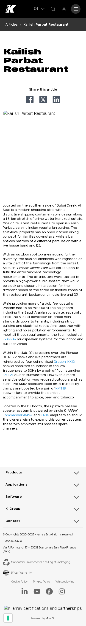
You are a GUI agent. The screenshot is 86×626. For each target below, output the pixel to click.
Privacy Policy (41, 581)
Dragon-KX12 (64, 361)
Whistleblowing (65, 581)
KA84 (45, 415)
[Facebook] (49, 591)
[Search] (53, 9)
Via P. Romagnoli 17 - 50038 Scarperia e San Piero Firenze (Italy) (39, 549)
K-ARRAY (10, 339)
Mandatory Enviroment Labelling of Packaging (40, 562)
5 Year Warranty (21, 573)
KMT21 (8, 375)
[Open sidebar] (75, 9)
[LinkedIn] (24, 591)
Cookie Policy (19, 581)
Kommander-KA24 (18, 415)
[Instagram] (61, 591)
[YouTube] (36, 591)
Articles (12, 24)
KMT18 (60, 388)
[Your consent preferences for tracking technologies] (8, 618)
